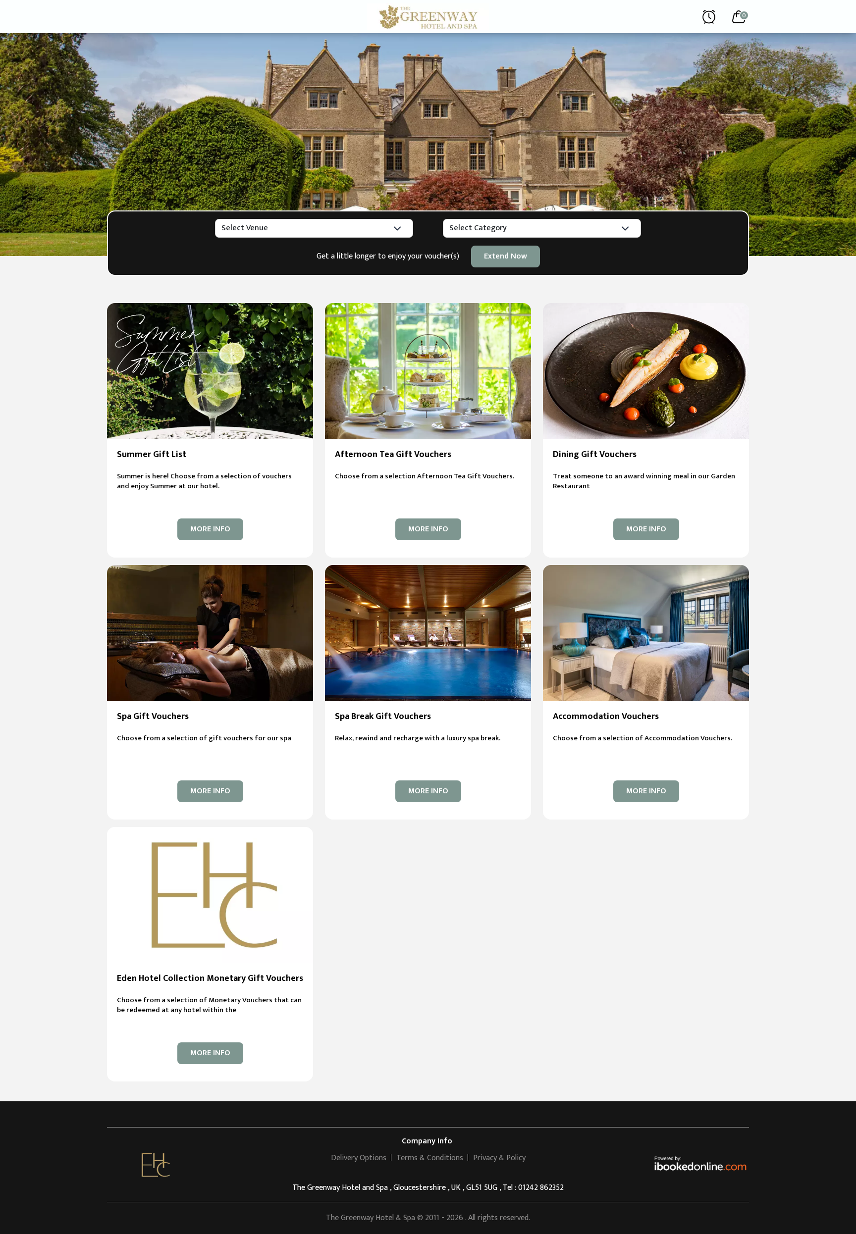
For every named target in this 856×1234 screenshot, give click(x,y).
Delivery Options (358, 1158)
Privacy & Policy (499, 1158)
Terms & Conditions (429, 1158)
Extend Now (505, 256)
